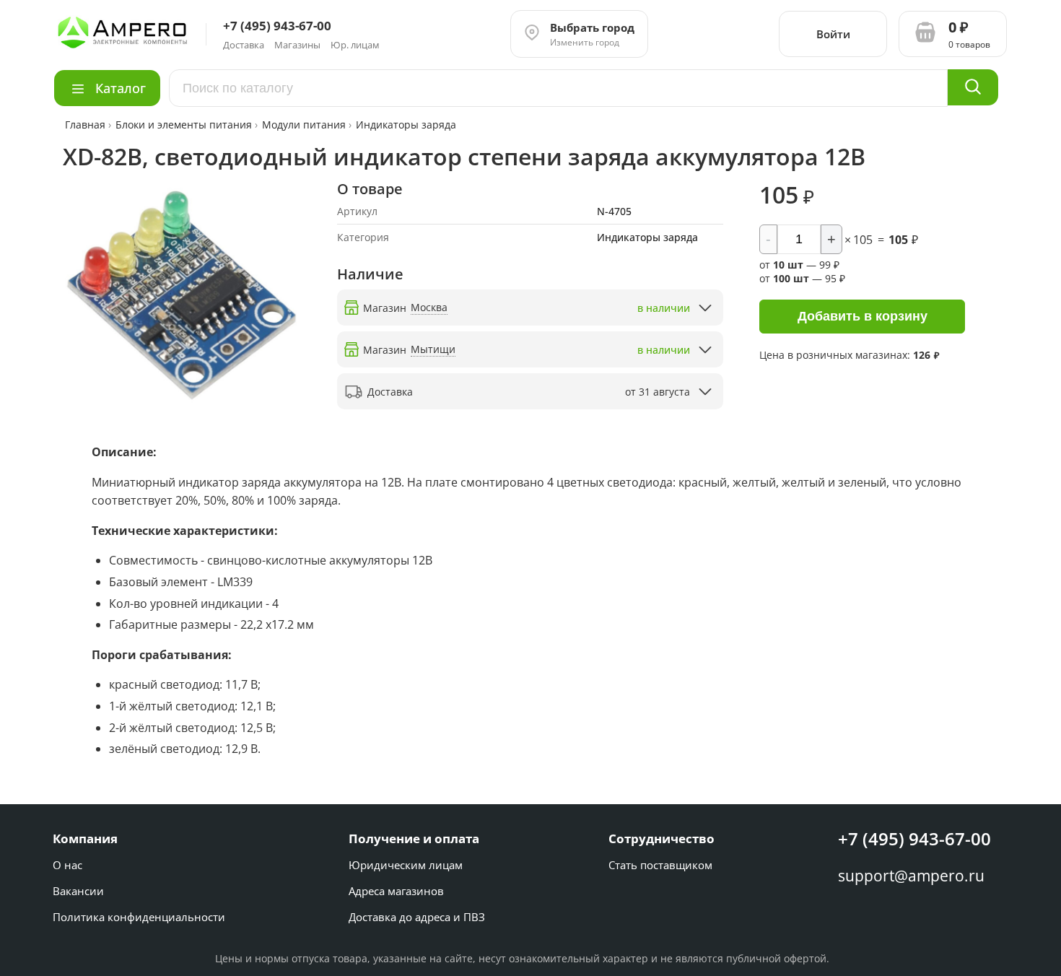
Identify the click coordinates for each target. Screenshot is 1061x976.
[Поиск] (973, 87)
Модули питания (304, 124)
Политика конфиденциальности (139, 917)
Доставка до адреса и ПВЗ (417, 917)
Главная (86, 124)
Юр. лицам (355, 44)
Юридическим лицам (406, 865)
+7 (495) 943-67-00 (914, 838)
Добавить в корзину (862, 316)
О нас (67, 865)
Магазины (297, 44)
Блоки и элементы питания (183, 124)
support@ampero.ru (911, 876)
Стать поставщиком (660, 865)
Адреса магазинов (396, 891)
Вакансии (78, 891)
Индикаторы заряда (406, 124)
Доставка (243, 44)
